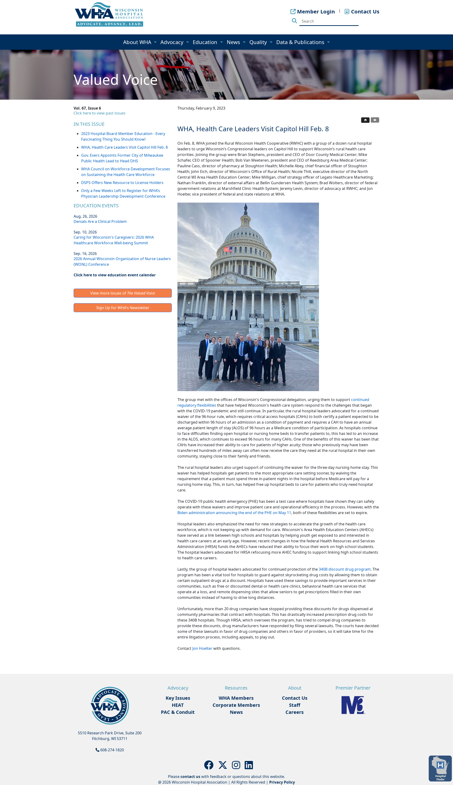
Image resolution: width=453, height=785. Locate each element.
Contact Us (294, 698)
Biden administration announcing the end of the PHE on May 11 (234, 512)
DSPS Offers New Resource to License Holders (122, 182)
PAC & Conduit (178, 712)
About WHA (138, 41)
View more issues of (122, 293)
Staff (294, 705)
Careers (294, 712)
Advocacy (172, 41)
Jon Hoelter (202, 648)
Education (206, 41)
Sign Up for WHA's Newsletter (122, 307)
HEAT (178, 705)
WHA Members (236, 698)
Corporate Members (236, 705)
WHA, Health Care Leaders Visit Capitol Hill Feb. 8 (124, 147)
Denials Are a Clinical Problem (100, 221)
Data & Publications (301, 41)
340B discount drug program (345, 569)
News (234, 41)
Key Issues (178, 698)
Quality (258, 41)
